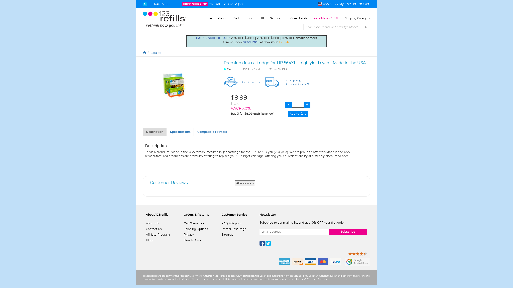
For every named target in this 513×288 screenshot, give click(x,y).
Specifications (180, 132)
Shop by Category (357, 18)
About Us (152, 223)
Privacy (189, 234)
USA (326, 4)
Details (284, 42)
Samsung (277, 18)
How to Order (193, 240)
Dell (236, 18)
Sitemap (227, 234)
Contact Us (154, 229)
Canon (222, 18)
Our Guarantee (250, 82)
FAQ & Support (232, 223)
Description (154, 132)
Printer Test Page (234, 229)
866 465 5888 (160, 4)
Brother (206, 18)
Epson (249, 18)
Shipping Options (196, 229)
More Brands (298, 18)
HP (262, 18)
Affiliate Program (158, 234)
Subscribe (348, 231)
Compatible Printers (212, 132)
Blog (149, 240)
